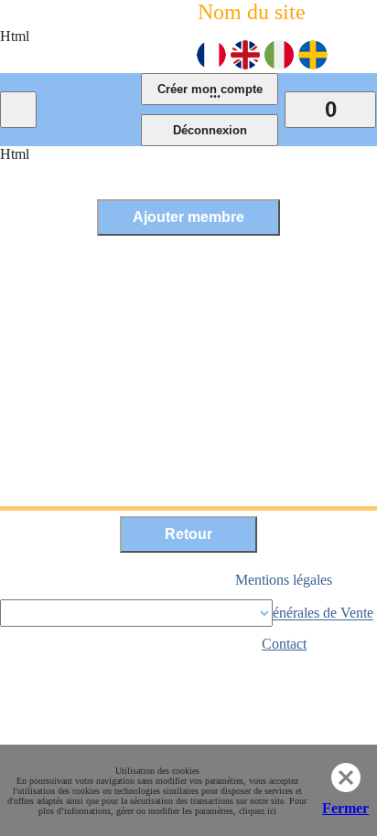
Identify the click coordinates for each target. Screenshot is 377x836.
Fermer (345, 808)
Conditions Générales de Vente (284, 613)
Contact (284, 643)
